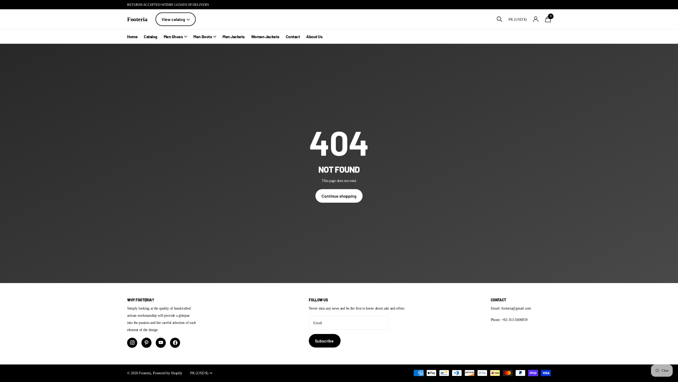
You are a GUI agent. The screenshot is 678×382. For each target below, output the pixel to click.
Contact (293, 36)
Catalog (150, 36)
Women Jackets (265, 36)
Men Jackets (233, 36)
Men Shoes (173, 36)
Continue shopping (339, 195)
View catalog (174, 19)
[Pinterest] (146, 343)
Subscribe (324, 340)
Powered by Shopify (167, 373)
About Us (314, 36)
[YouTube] (161, 343)
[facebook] (175, 343)
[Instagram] (132, 343)
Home (132, 36)
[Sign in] (536, 19)
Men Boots (202, 36)
